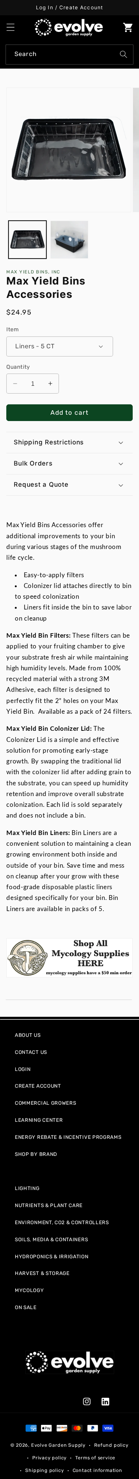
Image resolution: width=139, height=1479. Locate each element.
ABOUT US (28, 1035)
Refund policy (111, 1445)
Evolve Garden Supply (58, 1445)
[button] (10, 27)
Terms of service (95, 1457)
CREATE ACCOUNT (38, 1086)
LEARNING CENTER (39, 1120)
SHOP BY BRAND (36, 1154)
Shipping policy (44, 1470)
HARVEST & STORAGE (42, 1273)
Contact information (97, 1470)
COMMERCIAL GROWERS (45, 1103)
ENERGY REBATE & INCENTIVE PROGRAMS (68, 1137)
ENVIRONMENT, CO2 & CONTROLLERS (62, 1222)
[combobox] (69, 54)
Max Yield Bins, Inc (33, 272)
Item (12, 329)
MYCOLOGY (29, 1290)
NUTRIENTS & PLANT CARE (49, 1205)
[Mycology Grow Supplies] (69, 957)
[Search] (123, 54)
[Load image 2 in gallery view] (69, 240)
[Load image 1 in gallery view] (27, 240)
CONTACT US (31, 1052)
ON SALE (26, 1307)
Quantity (18, 367)
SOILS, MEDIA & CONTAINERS (51, 1239)
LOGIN (22, 1069)
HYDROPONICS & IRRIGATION (52, 1256)
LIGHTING (27, 1188)
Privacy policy (49, 1457)
